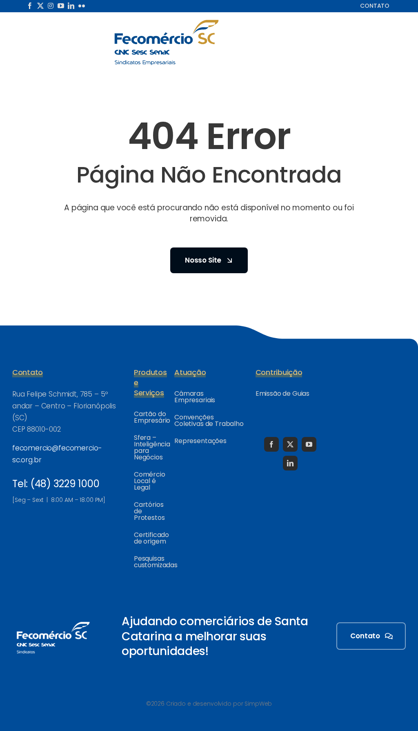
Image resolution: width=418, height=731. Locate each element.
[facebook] (30, 5)
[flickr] (81, 5)
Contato (374, 6)
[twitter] (40, 5)
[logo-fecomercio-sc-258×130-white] (53, 620)
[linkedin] (71, 5)
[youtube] (61, 5)
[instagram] (50, 5)
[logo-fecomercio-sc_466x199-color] (166, 22)
